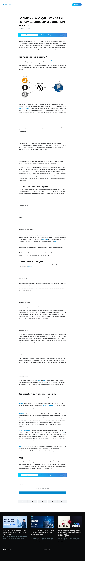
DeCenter (5, 549)
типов (30, 266)
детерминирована (56, 60)
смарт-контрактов (24, 108)
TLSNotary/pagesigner (48, 405)
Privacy (44, 549)
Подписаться (77, 4)
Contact (48, 549)
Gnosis (44, 380)
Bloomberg (45, 239)
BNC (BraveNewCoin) (24, 430)
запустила (62, 432)
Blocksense (22, 446)
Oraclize (21, 403)
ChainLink (21, 413)
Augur (55, 241)
